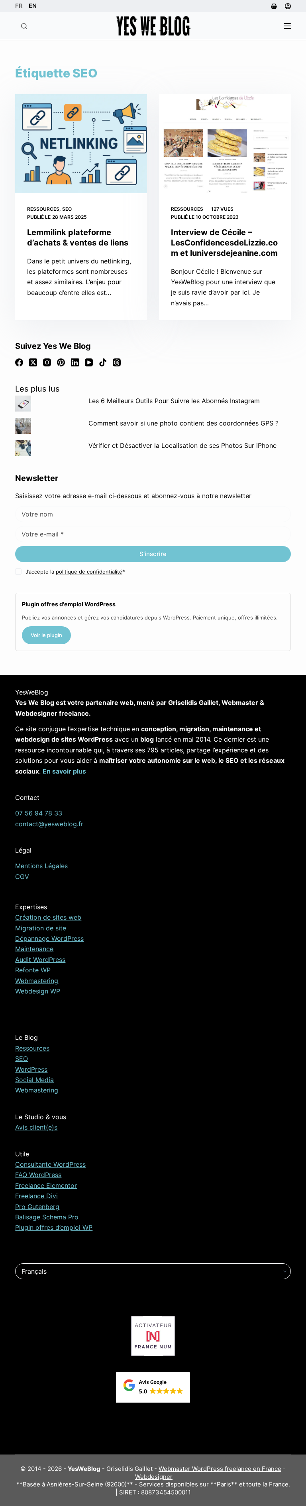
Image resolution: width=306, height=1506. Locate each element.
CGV (22, 877)
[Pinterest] (61, 362)
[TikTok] (103, 362)
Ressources (43, 209)
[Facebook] (19, 362)
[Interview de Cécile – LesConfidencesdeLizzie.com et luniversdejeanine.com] (225, 143)
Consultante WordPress (50, 1164)
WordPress (31, 1069)
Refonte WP (33, 970)
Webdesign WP (37, 991)
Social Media (34, 1080)
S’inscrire (153, 554)
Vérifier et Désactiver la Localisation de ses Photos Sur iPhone (182, 445)
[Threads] (117, 362)
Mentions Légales (41, 866)
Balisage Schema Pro (46, 1217)
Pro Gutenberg (37, 1207)
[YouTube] (89, 362)
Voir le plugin (46, 635)
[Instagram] (47, 362)
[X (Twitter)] (33, 362)
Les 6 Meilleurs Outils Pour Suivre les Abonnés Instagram (174, 401)
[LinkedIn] (75, 362)
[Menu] (287, 26)
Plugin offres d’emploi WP (53, 1227)
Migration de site (40, 928)
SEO (67, 209)
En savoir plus (64, 771)
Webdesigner (154, 1476)
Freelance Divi (36, 1196)
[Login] (288, 6)
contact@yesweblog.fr (49, 824)
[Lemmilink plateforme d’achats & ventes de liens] (81, 143)
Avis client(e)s (36, 1127)
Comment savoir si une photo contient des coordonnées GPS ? (183, 423)
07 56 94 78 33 (38, 813)
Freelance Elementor (46, 1185)
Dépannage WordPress (49, 938)
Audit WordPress (40, 960)
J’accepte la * (75, 571)
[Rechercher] (24, 26)
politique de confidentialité (89, 571)
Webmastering (36, 981)
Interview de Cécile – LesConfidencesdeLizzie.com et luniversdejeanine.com (224, 243)
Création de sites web (48, 917)
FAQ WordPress (38, 1175)
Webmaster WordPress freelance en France (220, 1468)
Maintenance (34, 949)
